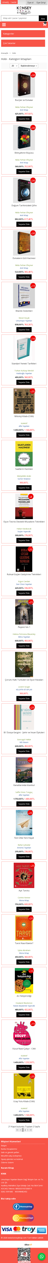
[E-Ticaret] (28, 1244)
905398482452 (21, 1191)
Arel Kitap (24, 110)
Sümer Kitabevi (24, 479)
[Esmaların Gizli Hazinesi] (24, 231)
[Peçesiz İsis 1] (24, 600)
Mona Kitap (24, 900)
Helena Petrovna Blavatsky (24, 634)
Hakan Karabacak (24, 528)
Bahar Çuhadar (24, 845)
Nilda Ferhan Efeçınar (24, 107)
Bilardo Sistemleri (24, 310)
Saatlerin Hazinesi (24, 469)
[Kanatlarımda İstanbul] (24, 758)
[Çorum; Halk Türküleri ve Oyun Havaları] (24, 653)
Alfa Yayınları (24, 426)
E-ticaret (20, 1244)
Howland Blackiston (24, 1003)
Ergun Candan (24, 581)
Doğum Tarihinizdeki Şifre (24, 205)
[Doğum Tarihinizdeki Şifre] (24, 179)
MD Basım (24, 742)
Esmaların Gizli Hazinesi (24, 258)
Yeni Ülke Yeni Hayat (24, 837)
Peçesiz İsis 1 (24, 627)
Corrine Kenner (24, 897)
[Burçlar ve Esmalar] (24, 73)
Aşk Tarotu (24, 890)
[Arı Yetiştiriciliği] (24, 969)
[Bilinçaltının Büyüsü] (24, 126)
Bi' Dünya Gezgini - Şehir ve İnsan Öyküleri (24, 732)
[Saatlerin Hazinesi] (24, 442)
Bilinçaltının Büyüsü (24, 152)
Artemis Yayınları (24, 847)
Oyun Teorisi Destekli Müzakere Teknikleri (24, 521)
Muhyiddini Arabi (24, 476)
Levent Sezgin (24, 687)
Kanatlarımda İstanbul (24, 785)
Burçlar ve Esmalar (24, 100)
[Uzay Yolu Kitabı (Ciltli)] (24, 1075)
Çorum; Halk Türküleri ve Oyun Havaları (24, 679)
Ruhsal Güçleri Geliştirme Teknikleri (24, 574)
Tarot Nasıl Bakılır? (24, 943)
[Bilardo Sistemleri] (24, 284)
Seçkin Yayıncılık (24, 531)
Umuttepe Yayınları (24, 320)
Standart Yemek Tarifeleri (24, 363)
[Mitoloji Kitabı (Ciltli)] (24, 390)
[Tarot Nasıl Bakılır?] (24, 917)
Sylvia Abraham (24, 950)
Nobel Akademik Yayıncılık (24, 1006)
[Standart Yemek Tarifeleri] (24, 337)
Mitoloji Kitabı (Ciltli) (24, 416)
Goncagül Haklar (24, 739)
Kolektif (24, 423)
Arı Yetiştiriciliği (24, 996)
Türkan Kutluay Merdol (24, 370)
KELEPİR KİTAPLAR (24, 689)
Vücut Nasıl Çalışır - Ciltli (24, 1048)
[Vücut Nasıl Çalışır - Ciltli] (24, 1022)
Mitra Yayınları (24, 637)
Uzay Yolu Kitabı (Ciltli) (24, 1101)
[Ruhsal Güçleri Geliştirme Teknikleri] (24, 548)
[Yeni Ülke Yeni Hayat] (24, 811)
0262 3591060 (7, 1191)
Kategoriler (8, 33)
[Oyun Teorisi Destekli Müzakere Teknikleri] (24, 495)
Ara (43, 18)
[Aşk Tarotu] (24, 864)
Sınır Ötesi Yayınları (24, 584)
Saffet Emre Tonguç (24, 792)
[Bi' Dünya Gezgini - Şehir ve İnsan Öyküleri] (24, 706)
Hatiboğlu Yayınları (24, 373)
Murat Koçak (24, 318)
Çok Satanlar (9, 43)
